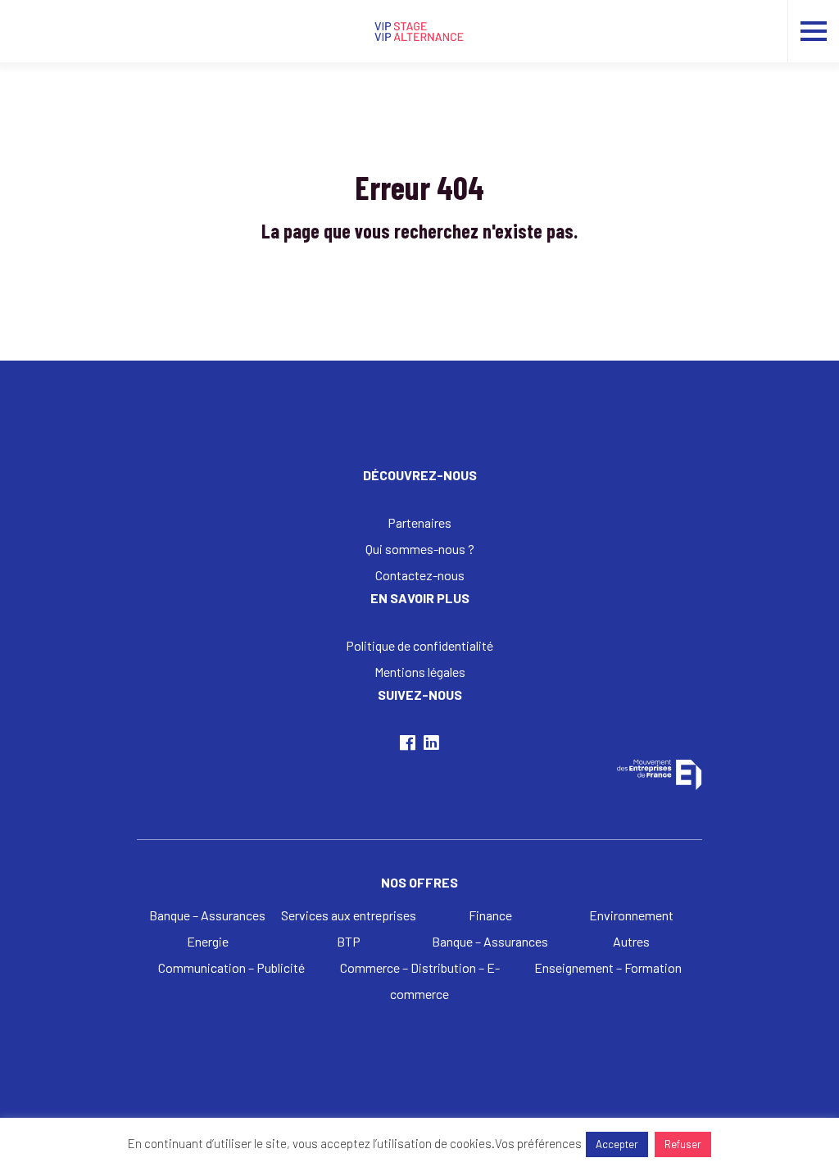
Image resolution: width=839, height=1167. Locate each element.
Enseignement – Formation (608, 967)
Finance (490, 915)
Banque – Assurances (207, 915)
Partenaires (419, 522)
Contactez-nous (420, 575)
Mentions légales (419, 671)
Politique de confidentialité (419, 645)
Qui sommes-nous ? (419, 548)
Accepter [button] (617, 1144)
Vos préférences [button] (538, 1143)
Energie (208, 941)
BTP (349, 941)
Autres (631, 941)
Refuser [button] (682, 1144)
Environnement (631, 915)
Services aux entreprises (348, 915)
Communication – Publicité (231, 967)
